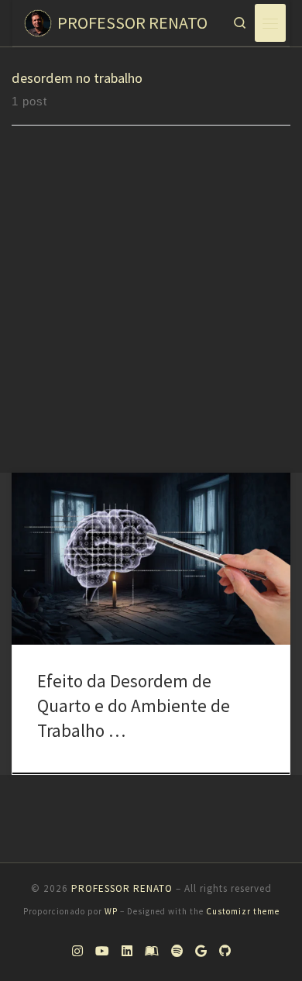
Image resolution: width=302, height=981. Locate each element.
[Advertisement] (151, 314)
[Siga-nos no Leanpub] (152, 951)
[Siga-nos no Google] (201, 951)
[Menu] (270, 22)
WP (111, 911)
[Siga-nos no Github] (225, 951)
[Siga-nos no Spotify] (177, 951)
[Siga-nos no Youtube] (102, 951)
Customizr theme (243, 911)
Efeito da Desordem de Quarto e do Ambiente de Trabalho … (133, 705)
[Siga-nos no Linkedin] (127, 951)
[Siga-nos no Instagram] (77, 951)
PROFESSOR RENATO (122, 888)
